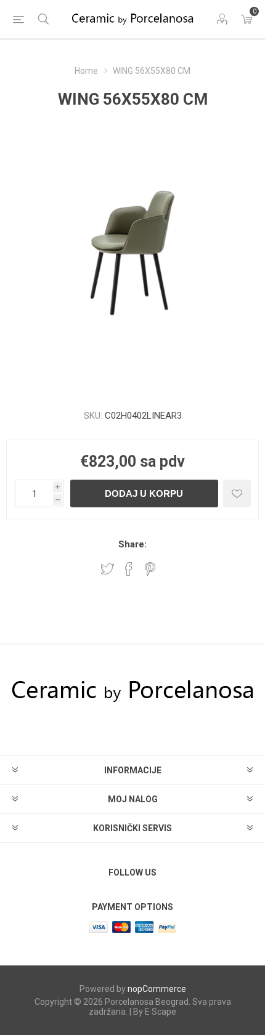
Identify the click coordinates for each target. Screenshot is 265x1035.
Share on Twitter (107, 569)
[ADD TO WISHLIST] (237, 493)
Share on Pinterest (150, 569)
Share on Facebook (129, 569)
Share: (132, 544)
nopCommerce (157, 989)
